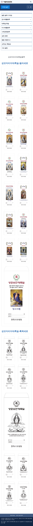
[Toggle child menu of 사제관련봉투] (30, 32)
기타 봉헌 (5, 48)
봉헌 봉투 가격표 (7, 15)
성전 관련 (5, 36)
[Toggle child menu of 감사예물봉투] (30, 19)
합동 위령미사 (6, 40)
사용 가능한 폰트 (19, 515)
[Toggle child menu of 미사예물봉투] (30, 28)
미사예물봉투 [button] (6, 28)
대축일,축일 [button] (5, 23)
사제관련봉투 (6, 32)
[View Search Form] (30, 1)
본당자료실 (12, 515)
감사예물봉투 (6, 19)
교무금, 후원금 (6, 44)
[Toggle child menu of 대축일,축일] (30, 23)
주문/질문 (5, 7)
